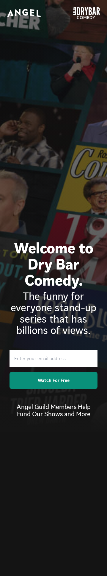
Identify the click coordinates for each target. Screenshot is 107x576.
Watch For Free (54, 380)
